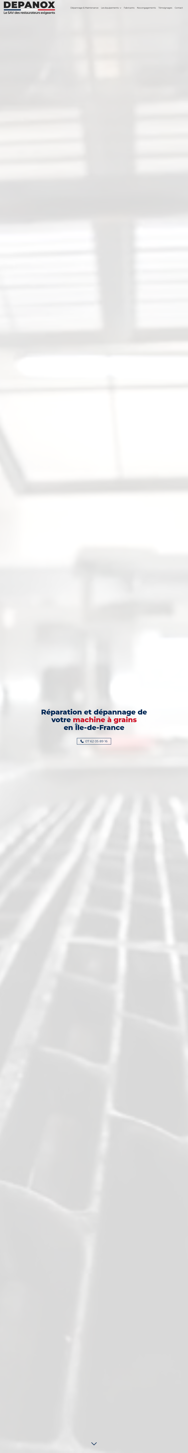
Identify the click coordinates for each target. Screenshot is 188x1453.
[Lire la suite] (94, 1443)
